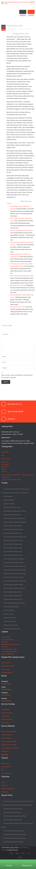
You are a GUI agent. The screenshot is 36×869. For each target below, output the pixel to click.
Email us (11, 419)
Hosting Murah (5, 709)
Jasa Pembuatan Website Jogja (12, 544)
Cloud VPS (4, 642)
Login (3, 782)
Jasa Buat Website (8, 500)
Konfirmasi (4, 785)
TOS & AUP (4, 792)
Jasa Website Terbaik (7, 666)
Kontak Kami (5, 452)
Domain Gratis (5, 669)
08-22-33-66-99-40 (15, 412)
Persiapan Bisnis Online (14, 26)
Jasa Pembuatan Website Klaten (12, 555)
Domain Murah (5, 637)
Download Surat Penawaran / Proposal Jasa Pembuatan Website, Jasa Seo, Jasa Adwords (15, 490)
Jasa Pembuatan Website (8, 731)
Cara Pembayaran (6, 773)
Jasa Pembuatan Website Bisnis (12, 525)
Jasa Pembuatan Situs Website (10, 644)
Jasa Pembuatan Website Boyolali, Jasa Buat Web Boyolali (17, 825)
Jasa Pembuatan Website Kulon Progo (14, 838)
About (17, 853)
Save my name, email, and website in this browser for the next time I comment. (17, 376)
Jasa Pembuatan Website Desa (12, 533)
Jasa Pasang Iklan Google (9, 649)
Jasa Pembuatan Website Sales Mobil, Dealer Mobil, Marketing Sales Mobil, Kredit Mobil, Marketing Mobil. (17, 803)
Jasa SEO (4, 646)
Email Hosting (5, 722)
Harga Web (4, 754)
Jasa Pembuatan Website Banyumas (14, 518)
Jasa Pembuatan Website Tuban (12, 808)
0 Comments (28, 29)
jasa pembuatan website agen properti (14, 511)
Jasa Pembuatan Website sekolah (13, 584)
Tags (28, 853)
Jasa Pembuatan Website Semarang (14, 588)
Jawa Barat (4, 466)
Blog (21, 29)
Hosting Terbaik (5, 662)
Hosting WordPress (7, 719)
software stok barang (9, 621)
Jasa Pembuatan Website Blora (12, 819)
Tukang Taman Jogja (14, 479)
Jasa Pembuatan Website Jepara (13, 540)
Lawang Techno (12, 29)
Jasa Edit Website (6, 738)
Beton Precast (26, 475)
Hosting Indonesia (6, 713)
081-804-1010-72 (15, 404)
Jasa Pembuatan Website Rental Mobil (14, 573)
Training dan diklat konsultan (11, 628)
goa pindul (4, 479)
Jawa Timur (4, 462)
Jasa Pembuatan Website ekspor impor (14, 537)
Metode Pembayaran (7, 788)
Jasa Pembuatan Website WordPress (14, 603)
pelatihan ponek (8, 614)
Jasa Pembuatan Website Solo (12, 592)
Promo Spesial (5, 458)
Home (11, 853)
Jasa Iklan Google (8, 503)
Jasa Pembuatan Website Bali (12, 514)
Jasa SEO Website (8, 610)
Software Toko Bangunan (10, 625)
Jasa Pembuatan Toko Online (12, 507)
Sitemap (20, 857)
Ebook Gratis (5, 763)
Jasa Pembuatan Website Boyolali (13, 529)
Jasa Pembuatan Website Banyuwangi (14, 522)
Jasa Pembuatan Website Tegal (12, 599)
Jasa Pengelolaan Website (11, 606)
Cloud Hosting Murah (7, 639)
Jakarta (3, 469)
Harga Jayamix (5, 475)
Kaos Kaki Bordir (15, 475)
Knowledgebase (6, 766)
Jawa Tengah (5, 464)
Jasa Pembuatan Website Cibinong (13, 830)
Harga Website (7, 496)
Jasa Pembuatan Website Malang (13, 562)
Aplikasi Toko (5, 751)
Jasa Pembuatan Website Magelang (14, 559)
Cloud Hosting (5, 716)
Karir (2, 455)
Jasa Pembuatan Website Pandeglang (14, 834)
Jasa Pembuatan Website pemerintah (14, 566)
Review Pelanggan (6, 672)
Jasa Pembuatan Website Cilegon (13, 842)
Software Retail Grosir (9, 617)
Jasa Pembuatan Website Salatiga (13, 577)
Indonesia (4, 471)
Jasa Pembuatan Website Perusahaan (14, 570)
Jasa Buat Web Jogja (7, 654)
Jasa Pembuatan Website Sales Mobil (14, 581)
